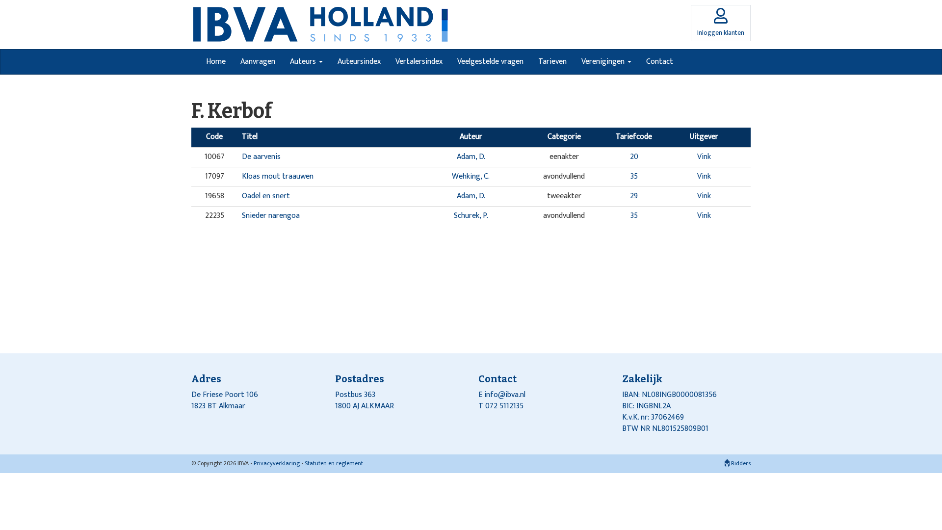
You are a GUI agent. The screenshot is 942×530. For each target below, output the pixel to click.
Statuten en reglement (334, 463)
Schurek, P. (471, 215)
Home (216, 61)
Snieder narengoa (271, 215)
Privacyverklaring (277, 463)
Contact (659, 61)
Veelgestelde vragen (490, 61)
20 (634, 156)
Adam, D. (471, 156)
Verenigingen (604, 61)
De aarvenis (261, 156)
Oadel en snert (266, 196)
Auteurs (304, 61)
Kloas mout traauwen (278, 176)
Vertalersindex (419, 61)
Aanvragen (257, 61)
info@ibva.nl (504, 394)
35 (634, 176)
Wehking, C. (471, 176)
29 (634, 196)
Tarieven (552, 61)
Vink (704, 156)
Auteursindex (359, 61)
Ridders (740, 463)
